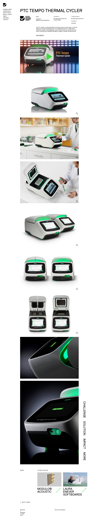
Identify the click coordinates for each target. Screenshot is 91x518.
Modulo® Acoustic (44, 490)
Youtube (22, 513)
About (5, 16)
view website (40, 35)
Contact (5, 19)
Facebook (22, 509)
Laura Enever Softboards (72, 491)
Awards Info (7, 11)
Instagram (22, 512)
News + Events (7, 14)
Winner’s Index (7, 9)
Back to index (26, 502)
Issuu (21, 515)
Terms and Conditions (60, 509)
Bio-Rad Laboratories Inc (77, 18)
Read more (58, 490)
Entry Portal (7, 12)
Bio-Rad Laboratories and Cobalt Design (60, 19)
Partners (6, 18)
